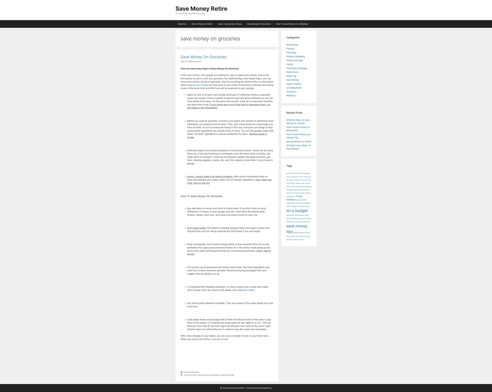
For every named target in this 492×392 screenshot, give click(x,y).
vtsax (302, 239)
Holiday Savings (294, 60)
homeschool (290, 203)
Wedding (290, 95)
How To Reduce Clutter (202, 24)
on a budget (297, 210)
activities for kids (296, 173)
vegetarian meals (245, 290)
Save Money (292, 80)
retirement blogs (295, 218)
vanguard (296, 239)
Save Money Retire (201, 8)
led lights (294, 206)
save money (202, 85)
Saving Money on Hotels (298, 141)
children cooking (305, 180)
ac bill (288, 173)
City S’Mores (290, 183)
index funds (298, 203)
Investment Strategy (296, 68)
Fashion (290, 48)
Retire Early (292, 72)
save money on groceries (208, 375)
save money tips (227, 375)
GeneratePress (265, 388)
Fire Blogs (291, 52)
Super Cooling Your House (230, 24)
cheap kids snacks (297, 177)
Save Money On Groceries (259, 24)
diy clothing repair (292, 190)
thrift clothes (299, 236)
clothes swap (299, 183)
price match (290, 215)
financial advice (299, 193)
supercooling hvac (299, 232)
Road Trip (291, 76)
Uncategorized (293, 87)
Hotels (289, 64)
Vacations (291, 91)
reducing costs (299, 215)
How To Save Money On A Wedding (292, 24)
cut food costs (189, 375)
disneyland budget (305, 186)
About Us (182, 24)
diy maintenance (304, 190)
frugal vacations (301, 200)
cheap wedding (294, 180)
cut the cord (294, 186)
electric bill (290, 193)
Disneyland (292, 44)
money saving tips (304, 206)
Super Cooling (293, 84)
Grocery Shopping (191, 372)
